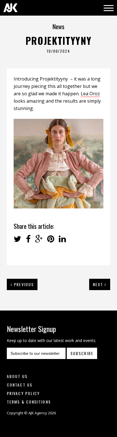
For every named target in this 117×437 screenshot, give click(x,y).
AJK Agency (10, 7)
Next (99, 284)
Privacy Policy (23, 393)
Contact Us (19, 385)
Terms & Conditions (29, 402)
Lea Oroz (90, 93)
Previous (23, 284)
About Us (17, 376)
